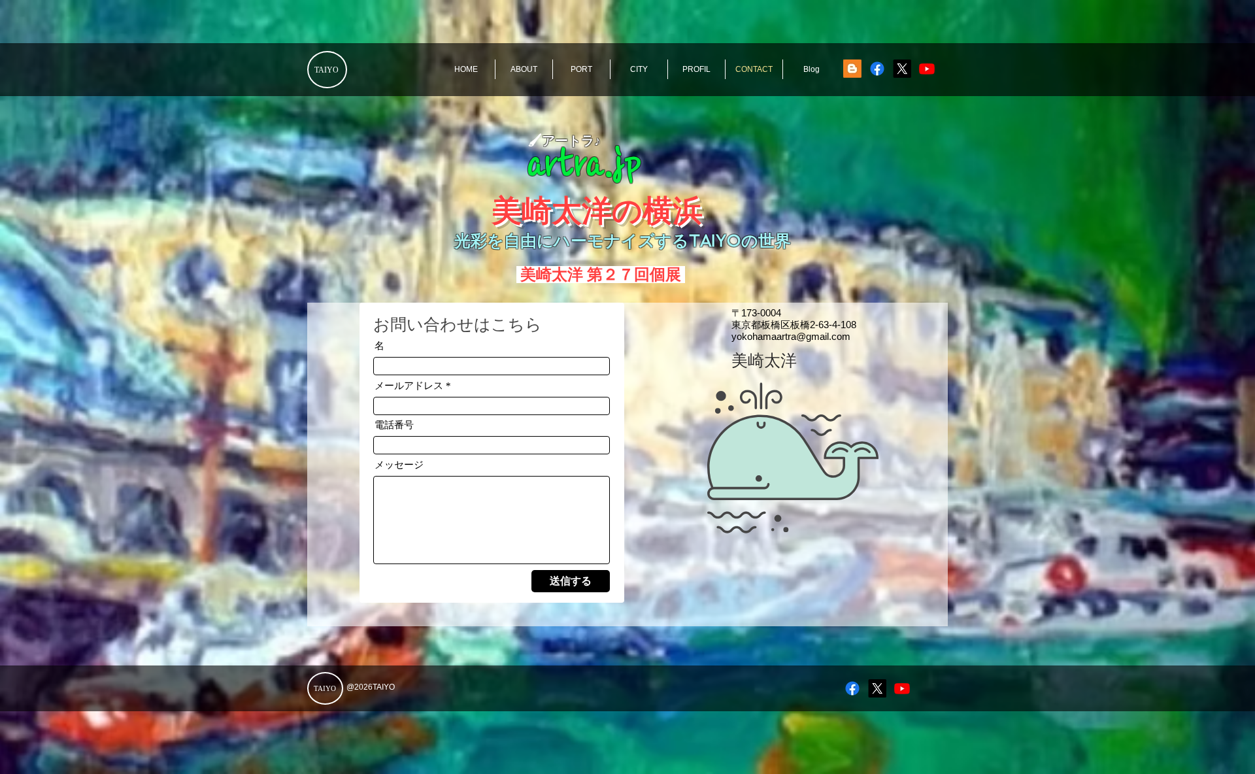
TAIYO (326, 70)
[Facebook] (877, 68)
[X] (902, 68)
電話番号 (394, 425)
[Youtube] (927, 68)
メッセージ (399, 465)
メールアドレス (409, 386)
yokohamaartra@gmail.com (790, 336)
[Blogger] (852, 68)
